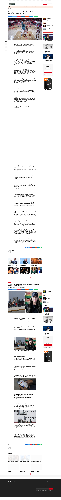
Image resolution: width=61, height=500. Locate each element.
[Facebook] (6, 43)
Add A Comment (25, 277)
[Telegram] (6, 50)
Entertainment (37, 6)
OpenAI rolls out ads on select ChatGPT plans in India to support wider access (48, 41)
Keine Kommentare (18, 287)
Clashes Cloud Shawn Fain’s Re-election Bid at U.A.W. (49, 25)
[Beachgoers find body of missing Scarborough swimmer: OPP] (44, 19)
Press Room (13, 250)
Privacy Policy (48, 347)
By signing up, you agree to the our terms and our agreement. (43, 490)
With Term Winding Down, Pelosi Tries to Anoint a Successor (36, 461)
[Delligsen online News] (30, 4)
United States (10, 282)
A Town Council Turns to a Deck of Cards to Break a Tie (13, 461)
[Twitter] (6, 44)
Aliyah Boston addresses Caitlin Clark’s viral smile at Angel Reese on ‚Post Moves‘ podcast (25, 274)
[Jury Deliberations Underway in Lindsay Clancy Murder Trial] (25, 467)
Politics (24, 6)
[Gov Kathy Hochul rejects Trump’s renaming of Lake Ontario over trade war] (36, 270)
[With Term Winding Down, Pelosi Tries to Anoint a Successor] (36, 458)
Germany (16, 6)
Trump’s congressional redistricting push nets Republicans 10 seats (25, 265)
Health (30, 6)
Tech (42, 6)
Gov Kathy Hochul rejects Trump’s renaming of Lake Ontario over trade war (36, 273)
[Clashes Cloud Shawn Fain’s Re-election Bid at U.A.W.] (44, 26)
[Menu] (9, 6)
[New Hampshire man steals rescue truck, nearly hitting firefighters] (36, 261)
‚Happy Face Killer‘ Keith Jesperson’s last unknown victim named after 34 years (13, 273)
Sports (40, 6)
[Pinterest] (6, 47)
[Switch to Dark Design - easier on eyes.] (51, 6)
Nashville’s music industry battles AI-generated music (12, 471)
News (21, 6)
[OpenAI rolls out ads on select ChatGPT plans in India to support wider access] (48, 37)
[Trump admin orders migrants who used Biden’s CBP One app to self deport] (25, 302)
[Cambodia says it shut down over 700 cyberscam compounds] (44, 29)
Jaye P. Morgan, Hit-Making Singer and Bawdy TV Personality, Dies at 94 (48, 51)
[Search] (50, 6)
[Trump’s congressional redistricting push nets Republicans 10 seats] (25, 261)
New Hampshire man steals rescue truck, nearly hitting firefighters (36, 265)
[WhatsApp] (6, 52)
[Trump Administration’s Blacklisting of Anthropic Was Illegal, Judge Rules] (48, 56)
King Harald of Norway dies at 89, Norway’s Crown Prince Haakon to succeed (36, 471)
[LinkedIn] (6, 46)
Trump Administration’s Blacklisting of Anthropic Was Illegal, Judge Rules (48, 60)
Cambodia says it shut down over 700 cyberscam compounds (49, 29)
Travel (45, 6)
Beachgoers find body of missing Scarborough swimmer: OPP (48, 19)
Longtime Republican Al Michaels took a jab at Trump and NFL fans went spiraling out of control (25, 462)
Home (19, 6)
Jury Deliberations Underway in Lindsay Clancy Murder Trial (24, 471)
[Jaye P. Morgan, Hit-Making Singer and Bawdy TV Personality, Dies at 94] (48, 46)
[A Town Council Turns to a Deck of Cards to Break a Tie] (13, 458)
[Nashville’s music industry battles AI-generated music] (13, 467)
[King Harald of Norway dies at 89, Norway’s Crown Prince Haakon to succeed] (36, 467)
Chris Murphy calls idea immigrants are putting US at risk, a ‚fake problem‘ (13, 265)
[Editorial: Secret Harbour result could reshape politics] (44, 23)
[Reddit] (6, 49)
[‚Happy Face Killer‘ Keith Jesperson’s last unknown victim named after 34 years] (13, 270)
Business (27, 6)
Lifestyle (33, 6)
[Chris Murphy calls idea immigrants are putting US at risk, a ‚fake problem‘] (13, 261)
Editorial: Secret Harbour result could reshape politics (49, 22)
